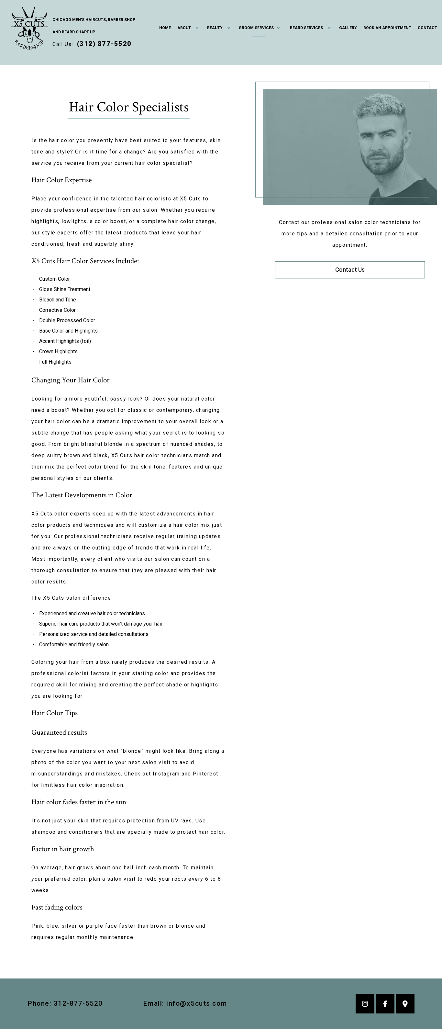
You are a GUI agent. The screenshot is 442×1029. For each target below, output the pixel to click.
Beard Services (306, 28)
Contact (427, 28)
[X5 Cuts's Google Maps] (405, 1004)
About (184, 28)
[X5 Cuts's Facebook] (385, 1004)
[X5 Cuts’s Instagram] (365, 1004)
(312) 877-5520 (104, 44)
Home (165, 28)
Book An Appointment (387, 28)
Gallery (348, 28)
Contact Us (350, 269)
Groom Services (256, 28)
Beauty (215, 28)
